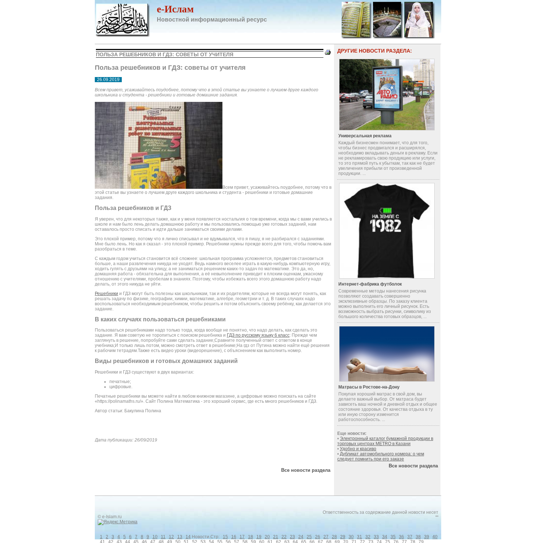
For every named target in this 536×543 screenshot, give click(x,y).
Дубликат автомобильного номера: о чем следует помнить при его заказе (380, 456)
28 (334, 536)
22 (284, 536)
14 (188, 536)
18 (250, 536)
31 (359, 536)
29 (342, 536)
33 (376, 536)
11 (163, 536)
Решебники (106, 293)
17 (242, 536)
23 (292, 536)
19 (258, 536)
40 (435, 536)
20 (267, 536)
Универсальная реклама (365, 135)
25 (309, 536)
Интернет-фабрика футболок (370, 284)
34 (384, 536)
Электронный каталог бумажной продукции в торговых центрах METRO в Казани (385, 441)
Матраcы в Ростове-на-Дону (369, 387)
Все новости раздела (305, 470)
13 (179, 536)
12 (171, 536)
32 (367, 536)
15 (225, 536)
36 (401, 536)
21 (275, 536)
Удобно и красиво (358, 448)
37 (409, 536)
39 (426, 536)
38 (418, 536)
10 (155, 536)
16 (233, 536)
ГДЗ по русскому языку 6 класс (258, 335)
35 (393, 536)
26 (317, 536)
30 (351, 536)
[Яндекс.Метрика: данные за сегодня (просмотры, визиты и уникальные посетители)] (117, 522)
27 (326, 536)
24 (300, 536)
